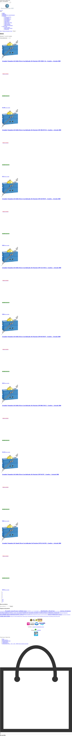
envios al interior (65, 611)
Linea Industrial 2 (7, 20)
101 (2, 600)
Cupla (39, 611)
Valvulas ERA (6, 29)
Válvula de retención (24, 616)
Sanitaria (60, 614)
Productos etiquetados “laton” (7, 31)
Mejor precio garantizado (6, 640)
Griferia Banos (6, 21)
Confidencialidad (5, 641)
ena (53, 611)
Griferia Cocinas (7, 23)
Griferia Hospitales (7, 24)
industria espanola (53, 612)
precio (50, 614)
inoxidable (3, 614)
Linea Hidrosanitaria (7, 18)
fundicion (25, 612)
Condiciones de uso (5, 642)
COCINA (29, 611)
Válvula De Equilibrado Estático (18, 616)
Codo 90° (32, 611)
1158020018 (38, 630)
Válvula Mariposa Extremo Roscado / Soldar (33, 616)
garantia (31, 612)
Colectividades (36, 611)
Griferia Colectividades (8, 22)
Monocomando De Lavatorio (35, 614)
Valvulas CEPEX (7, 27)
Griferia (41, 612)
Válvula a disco (12, 616)
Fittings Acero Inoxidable (8, 25)
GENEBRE (4, 16)
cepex (25, 611)
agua (12, 611)
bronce (16, 611)
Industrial (61, 612)
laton (8, 614)
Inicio (1, 31)
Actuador (8, 611)
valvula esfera (68, 614)
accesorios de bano (2, 611)
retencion (55, 614)
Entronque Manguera (57, 611)
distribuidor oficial (46, 611)
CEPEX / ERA (4, 26)
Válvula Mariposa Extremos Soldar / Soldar (54, 616)
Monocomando (27, 614)
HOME (3, 13)
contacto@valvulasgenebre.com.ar (38, 626)
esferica (7, 612)
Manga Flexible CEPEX (8, 28)
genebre (36, 612)
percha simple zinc (45, 614)
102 (2, 601)
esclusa (2, 612)
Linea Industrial (6, 19)
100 (2, 599)
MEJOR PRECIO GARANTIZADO (8, 15)
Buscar (11, 606)
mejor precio (20, 614)
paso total (42, 614)
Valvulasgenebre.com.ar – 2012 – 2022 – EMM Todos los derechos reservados (15, 643)
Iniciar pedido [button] (7, 107)
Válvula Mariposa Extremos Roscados (44, 616)
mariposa (13, 614)
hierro (46, 612)
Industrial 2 (65, 612)
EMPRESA (4, 14)
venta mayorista (5, 616)
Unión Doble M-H (64, 614)
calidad (21, 611)
